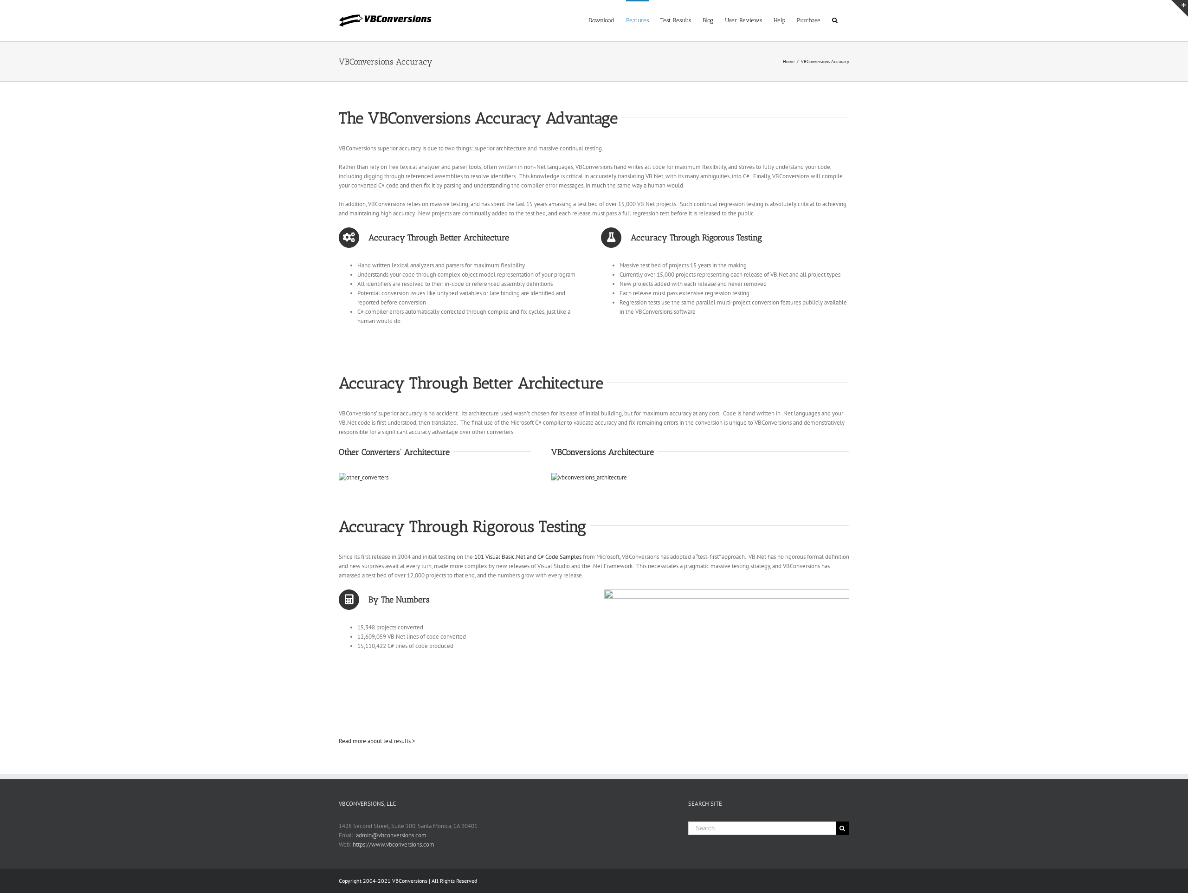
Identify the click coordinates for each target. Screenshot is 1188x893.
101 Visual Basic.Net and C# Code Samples (527, 557)
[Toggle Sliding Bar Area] (1179, 8)
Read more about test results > (377, 741)
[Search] (835, 19)
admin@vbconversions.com (391, 835)
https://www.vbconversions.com (393, 844)
